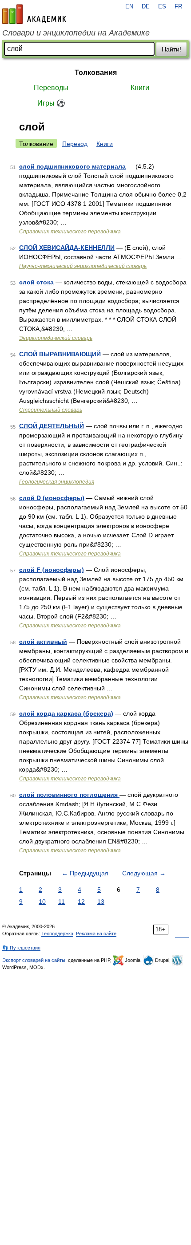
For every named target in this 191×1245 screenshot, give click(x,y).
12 (81, 901)
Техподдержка (57, 933)
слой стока (36, 282)
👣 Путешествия (21, 947)
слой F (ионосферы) (51, 569)
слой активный (43, 641)
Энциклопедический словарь (55, 338)
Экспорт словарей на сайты (33, 960)
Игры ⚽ (51, 103)
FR (178, 7)
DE (146, 7)
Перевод (75, 143)
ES (162, 7)
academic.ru (34, 14)
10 (42, 901)
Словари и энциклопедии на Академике (76, 32)
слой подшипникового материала (72, 166)
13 (100, 901)
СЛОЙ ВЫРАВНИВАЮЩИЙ (60, 354)
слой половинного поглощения (69, 794)
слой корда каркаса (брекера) (66, 713)
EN (129, 7)
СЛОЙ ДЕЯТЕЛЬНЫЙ (51, 425)
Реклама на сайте (96, 933)
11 (61, 901)
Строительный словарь (50, 410)
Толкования (96, 72)
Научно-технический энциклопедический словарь (83, 266)
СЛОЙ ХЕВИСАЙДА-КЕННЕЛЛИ (67, 247)
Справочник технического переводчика (70, 232)
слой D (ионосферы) (51, 497)
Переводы (51, 87)
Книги (140, 87)
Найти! (171, 49)
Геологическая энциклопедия (56, 482)
